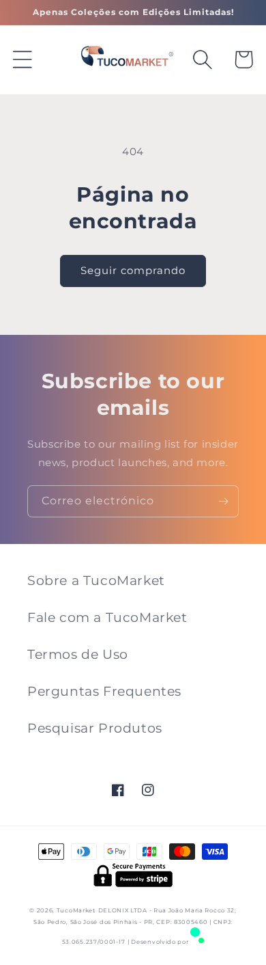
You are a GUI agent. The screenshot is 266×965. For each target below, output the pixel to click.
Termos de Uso (77, 654)
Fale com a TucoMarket (107, 617)
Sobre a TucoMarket (96, 580)
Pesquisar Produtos (94, 728)
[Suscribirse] (223, 501)
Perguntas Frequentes (104, 691)
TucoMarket (76, 910)
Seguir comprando (133, 270)
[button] (22, 59)
